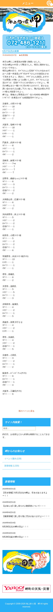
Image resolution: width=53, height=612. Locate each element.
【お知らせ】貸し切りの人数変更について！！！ (24, 506)
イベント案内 (10, 459)
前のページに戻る (26, 411)
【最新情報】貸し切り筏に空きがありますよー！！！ (26, 516)
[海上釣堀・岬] (24, 21)
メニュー (27, 3)
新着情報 (8, 466)
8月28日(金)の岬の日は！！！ (15, 537)
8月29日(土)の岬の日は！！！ (15, 527)
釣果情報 (24, 55)
